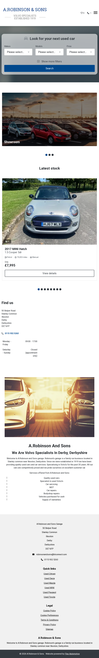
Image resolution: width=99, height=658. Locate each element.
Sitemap (49, 629)
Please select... (77, 52)
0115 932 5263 (12, 333)
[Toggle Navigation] (95, 13)
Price (69, 46)
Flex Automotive (72, 654)
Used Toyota (49, 597)
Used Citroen (49, 574)
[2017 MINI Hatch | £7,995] (49, 211)
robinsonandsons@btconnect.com (51, 554)
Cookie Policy (49, 610)
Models (38, 46)
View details (49, 273)
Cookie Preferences (49, 615)
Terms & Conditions (49, 620)
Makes (7, 46)
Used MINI (49, 588)
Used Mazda (49, 583)
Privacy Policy (49, 624)
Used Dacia (49, 578)
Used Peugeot (49, 592)
